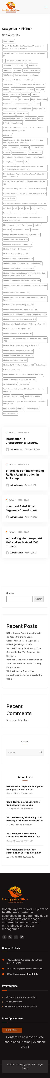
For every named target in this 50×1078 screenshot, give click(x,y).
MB (26, 162)
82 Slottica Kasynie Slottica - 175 (32, 85)
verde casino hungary (33, 396)
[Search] (40, 752)
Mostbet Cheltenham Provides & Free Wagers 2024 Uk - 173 (24, 183)
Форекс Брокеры (32, 409)
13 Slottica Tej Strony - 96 (12, 65)
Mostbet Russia (9, 198)
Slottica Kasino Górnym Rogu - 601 (16, 293)
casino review (22, 113)
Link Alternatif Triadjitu (23, 157)
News (5, 213)
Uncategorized (17, 396)
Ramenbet (7, 230)
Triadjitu (6, 396)
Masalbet (19, 162)
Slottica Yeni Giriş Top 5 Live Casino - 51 (18, 355)
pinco (30, 225)
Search (10, 593)
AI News (31, 89)
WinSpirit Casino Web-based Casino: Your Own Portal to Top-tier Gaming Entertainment (24, 664)
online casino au (29, 213)
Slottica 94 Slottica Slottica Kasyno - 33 (18, 259)
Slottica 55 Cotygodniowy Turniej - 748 (17, 244)
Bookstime (7, 104)
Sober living (40, 365)
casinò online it (9, 113)
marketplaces (8, 162)
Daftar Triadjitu (30, 118)
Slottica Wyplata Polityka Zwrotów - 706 (18, 351)
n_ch (15, 208)
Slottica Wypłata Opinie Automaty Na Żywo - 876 (21, 346)
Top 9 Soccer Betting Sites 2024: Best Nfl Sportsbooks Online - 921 (23, 390)
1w (26, 65)
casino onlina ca (25, 109)
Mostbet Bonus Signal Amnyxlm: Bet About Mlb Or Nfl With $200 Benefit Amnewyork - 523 (23, 168)
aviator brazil (15, 94)
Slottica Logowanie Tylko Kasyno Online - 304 (20, 310)
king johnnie (7, 157)
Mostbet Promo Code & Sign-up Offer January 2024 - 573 (24, 194)
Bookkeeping (42, 99)
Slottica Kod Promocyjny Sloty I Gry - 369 (18, 305)
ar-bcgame (40, 89)
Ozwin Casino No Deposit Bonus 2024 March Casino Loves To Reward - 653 (22, 219)
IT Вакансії (25, 147)
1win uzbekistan (21, 75)
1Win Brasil (33, 65)
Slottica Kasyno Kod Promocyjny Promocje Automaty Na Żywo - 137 (24, 299)
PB (4, 225)
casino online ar (39, 109)
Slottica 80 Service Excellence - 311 (16, 249)
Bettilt (14, 99)
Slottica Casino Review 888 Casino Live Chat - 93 (21, 280)
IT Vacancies (13, 147)
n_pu (27, 208)
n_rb (33, 208)
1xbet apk (6, 80)
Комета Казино (9, 409)
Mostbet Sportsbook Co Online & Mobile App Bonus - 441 (24, 203)
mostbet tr (7, 208)
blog (33, 99)
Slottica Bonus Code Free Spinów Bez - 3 (18, 268)
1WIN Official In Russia (31, 70)
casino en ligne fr (9, 109)
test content (24, 384)
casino (37, 104)
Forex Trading (17, 123)
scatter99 (34, 230)
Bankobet (35, 94)
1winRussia (33, 75)
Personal (11, 225)
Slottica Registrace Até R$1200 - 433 (16, 329)
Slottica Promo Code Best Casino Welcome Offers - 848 (24, 324)
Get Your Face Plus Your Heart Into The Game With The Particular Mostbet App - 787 (23, 129)
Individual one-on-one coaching (20, 997)
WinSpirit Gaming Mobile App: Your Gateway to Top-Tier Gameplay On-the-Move (23, 652)
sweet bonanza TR (10, 384)
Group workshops (13, 1001)
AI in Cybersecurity (18, 89)
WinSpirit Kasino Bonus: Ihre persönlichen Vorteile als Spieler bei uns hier (24, 675)
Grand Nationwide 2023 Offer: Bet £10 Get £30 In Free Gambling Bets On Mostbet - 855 (23, 141)
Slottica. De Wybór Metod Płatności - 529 (18, 365)
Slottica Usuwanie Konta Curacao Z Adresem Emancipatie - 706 (25, 340)
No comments (15, 213)
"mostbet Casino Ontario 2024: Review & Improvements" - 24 (25, 54)
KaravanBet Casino (19, 152)
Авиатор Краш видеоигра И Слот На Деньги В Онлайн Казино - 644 (24, 402)
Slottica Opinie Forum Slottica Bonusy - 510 (19, 319)
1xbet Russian (29, 80)
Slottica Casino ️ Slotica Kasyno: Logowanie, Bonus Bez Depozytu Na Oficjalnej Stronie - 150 (24, 274)
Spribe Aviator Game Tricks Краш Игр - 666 (19, 379)
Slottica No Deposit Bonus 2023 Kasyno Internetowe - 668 (25, 314)
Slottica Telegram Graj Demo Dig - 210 (17, 334)
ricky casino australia (21, 230)
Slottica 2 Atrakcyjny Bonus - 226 (15, 239)
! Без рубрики (8, 41)
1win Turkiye (8, 75)
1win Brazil (7, 70)
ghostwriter (7, 135)
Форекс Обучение (10, 413)
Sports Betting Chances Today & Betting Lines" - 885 (23, 374)
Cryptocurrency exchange (13, 118)
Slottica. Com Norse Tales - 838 (15, 360)
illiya (5, 147)
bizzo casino (24, 99)
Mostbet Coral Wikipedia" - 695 (14, 189)
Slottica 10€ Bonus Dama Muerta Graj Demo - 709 (21, 235)
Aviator (5, 94)
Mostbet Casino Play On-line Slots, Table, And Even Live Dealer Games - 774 (24, 175)
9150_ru (6, 89)
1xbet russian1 (8, 85)
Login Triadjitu (39, 157)
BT (31, 104)
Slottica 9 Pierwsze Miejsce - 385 (15, 254)
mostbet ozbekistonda (37, 189)
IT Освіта (6, 152)
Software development (11, 370)
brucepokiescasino (20, 104)
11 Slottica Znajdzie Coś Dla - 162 (18, 61)
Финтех (20, 409)
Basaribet (6, 99)
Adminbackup (16, 449)
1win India (17, 70)
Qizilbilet (37, 225)
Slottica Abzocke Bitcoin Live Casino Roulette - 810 (22, 263)
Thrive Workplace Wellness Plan (21, 1006)
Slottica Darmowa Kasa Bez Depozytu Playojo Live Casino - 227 (25, 286)
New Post (40, 208)
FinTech (6, 123)
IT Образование (37, 147)
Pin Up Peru (21, 225)
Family (40, 118)
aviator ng (26, 94)
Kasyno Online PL (35, 152)
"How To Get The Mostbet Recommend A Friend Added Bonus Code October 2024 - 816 (23, 47)
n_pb (21, 208)
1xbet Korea (17, 80)
